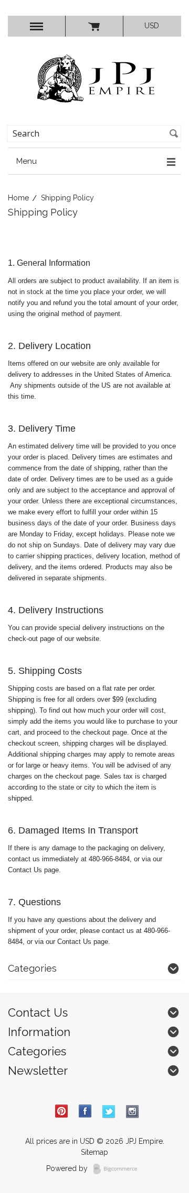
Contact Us (25, 870)
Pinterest (61, 1111)
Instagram (132, 1111)
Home (18, 198)
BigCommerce (118, 1169)
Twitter (109, 1111)
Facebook (85, 1111)
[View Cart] (94, 26)
